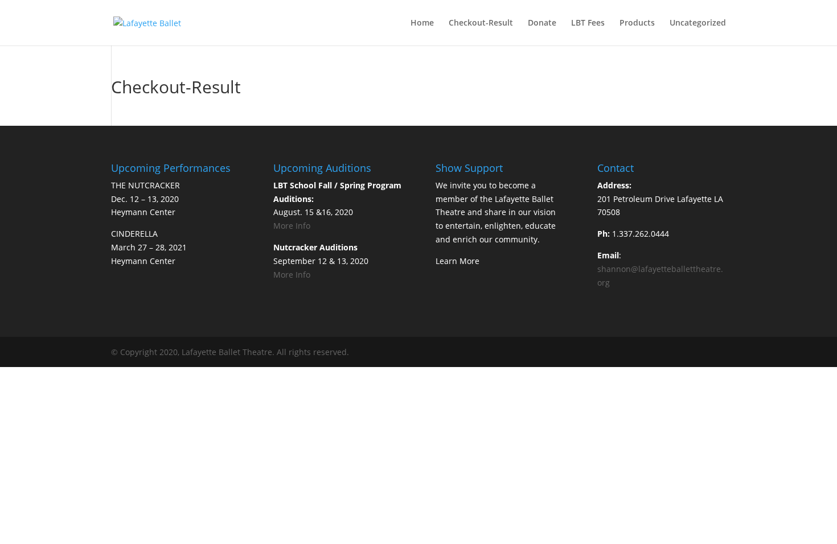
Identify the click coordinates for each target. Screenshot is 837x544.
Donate (542, 23)
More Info (291, 225)
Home (422, 23)
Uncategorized (698, 23)
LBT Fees (588, 23)
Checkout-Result (481, 23)
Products (637, 23)
